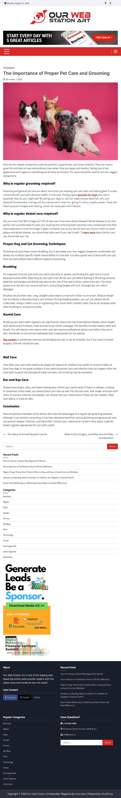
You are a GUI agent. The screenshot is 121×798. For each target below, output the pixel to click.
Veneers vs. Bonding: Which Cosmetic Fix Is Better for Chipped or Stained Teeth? (38, 477)
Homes (6, 518)
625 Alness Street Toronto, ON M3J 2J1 (79, 728)
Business (7, 496)
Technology (8, 534)
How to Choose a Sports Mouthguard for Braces (24, 460)
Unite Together (9, 551)
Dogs (5, 507)
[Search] (115, 51)
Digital (6, 501)
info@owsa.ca (69, 734)
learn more (89, 232)
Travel (6, 540)
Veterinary (9, 68)
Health (6, 512)
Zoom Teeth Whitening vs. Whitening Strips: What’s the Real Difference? (35, 483)
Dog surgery (10, 339)
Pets (5, 529)
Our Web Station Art (38, 794)
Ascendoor (80, 794)
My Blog (6, 523)
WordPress (107, 794)
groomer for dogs (87, 195)
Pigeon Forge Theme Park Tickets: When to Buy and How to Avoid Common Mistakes (40, 472)
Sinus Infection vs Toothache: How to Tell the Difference (27, 466)
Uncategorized (9, 546)
